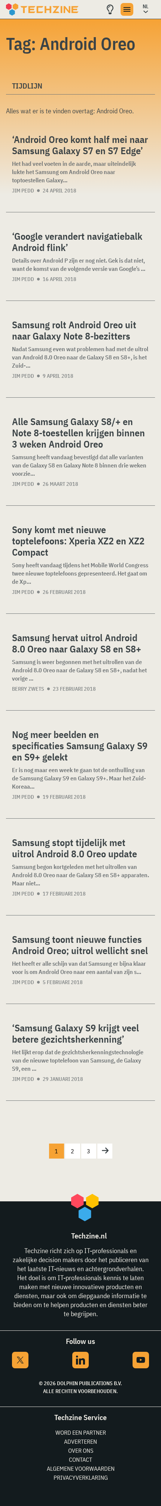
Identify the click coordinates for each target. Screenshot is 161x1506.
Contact (80, 1459)
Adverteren (80, 1441)
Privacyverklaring (81, 1477)
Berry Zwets (28, 688)
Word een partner (80, 1432)
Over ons (80, 1450)
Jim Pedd (23, 190)
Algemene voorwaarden (81, 1468)
